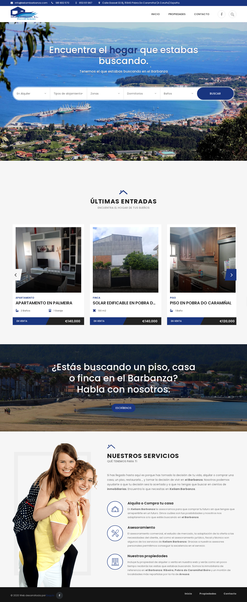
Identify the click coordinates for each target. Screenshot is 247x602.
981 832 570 (62, 2)
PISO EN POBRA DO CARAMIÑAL (198, 303)
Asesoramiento (141, 527)
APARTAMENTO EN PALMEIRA (42, 303)
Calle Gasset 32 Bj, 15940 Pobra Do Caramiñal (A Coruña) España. (140, 2)
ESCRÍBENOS (123, 408)
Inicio (188, 593)
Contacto (230, 593)
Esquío (50, 595)
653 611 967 (85, 2)
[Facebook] (59, 595)
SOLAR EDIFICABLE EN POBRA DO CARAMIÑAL (135, 303)
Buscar (215, 93)
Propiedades (208, 593)
